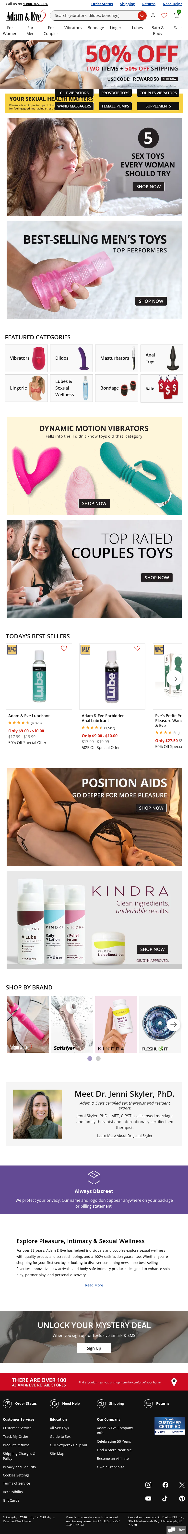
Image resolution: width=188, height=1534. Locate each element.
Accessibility (13, 1491)
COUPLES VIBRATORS (158, 92)
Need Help (70, 1403)
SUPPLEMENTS (158, 106)
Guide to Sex (60, 1436)
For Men (30, 30)
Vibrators (73, 27)
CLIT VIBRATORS (74, 92)
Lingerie (117, 27)
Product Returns (16, 1445)
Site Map (57, 1453)
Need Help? (172, 3)
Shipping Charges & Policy (19, 1456)
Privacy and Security (19, 1467)
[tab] (89, 1058)
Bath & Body (158, 30)
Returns (148, 3)
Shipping (127, 3)
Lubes (137, 27)
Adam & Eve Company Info (115, 1430)
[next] (174, 678)
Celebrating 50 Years (114, 1441)
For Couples (51, 30)
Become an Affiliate (113, 1458)
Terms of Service (16, 1483)
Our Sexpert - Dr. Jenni (68, 1445)
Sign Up (94, 1348)
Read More (94, 1285)
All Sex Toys (59, 1428)
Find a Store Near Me (114, 1450)
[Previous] (14, 1024)
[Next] (173, 1024)
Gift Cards (11, 1500)
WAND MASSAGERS (74, 106)
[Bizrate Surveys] (178, 1432)
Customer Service (17, 1428)
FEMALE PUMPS (115, 106)
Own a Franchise (110, 1467)
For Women (10, 30)
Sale (178, 27)
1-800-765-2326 (35, 3)
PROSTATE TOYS (115, 92)
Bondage (96, 27)
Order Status (102, 3)
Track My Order (15, 1436)
